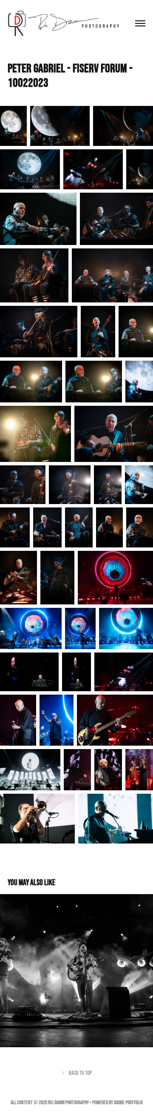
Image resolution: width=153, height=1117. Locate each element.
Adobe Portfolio (128, 1102)
